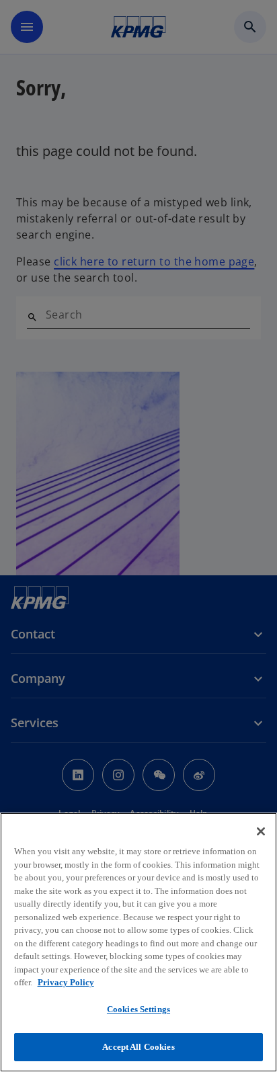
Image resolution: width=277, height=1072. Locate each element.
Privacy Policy (66, 982)
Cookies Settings (138, 1009)
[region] (138, 942)
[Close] (261, 831)
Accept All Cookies (138, 1047)
